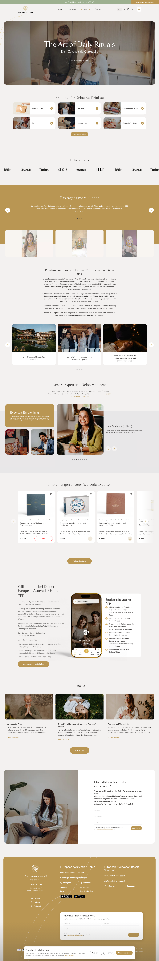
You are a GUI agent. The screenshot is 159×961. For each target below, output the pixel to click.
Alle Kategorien (79, 134)
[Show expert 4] (78, 459)
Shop (85, 9)
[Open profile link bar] (139, 9)
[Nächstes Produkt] (145, 521)
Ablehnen (109, 953)
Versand (63, 887)
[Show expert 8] (86, 459)
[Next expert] (114, 448)
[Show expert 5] (80, 459)
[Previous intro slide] (7, 344)
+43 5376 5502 (36, 885)
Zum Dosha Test (86, 891)
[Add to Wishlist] (51, 494)
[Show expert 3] (76, 459)
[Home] (26, 9)
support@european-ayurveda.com (74, 878)
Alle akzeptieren (124, 953)
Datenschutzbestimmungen (105, 829)
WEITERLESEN (13, 737)
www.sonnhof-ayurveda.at (114, 876)
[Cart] (132, 9)
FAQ (62, 891)
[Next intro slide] (151, 344)
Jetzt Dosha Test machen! (145, 2)
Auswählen (96, 953)
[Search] (124, 9)
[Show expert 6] (82, 459)
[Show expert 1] (72, 459)
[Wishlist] (128, 9)
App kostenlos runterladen (33, 664)
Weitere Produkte (79, 561)
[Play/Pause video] (29, 243)
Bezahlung (84, 887)
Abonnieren (136, 828)
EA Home (72, 9)
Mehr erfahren (69, 956)
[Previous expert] (108, 448)
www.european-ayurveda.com (72, 872)
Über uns (98, 9)
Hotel (60, 9)
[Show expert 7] (84, 459)
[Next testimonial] (151, 210)
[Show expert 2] (74, 459)
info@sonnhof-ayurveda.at (114, 881)
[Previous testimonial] (7, 210)
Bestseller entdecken (79, 60)
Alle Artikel (79, 750)
